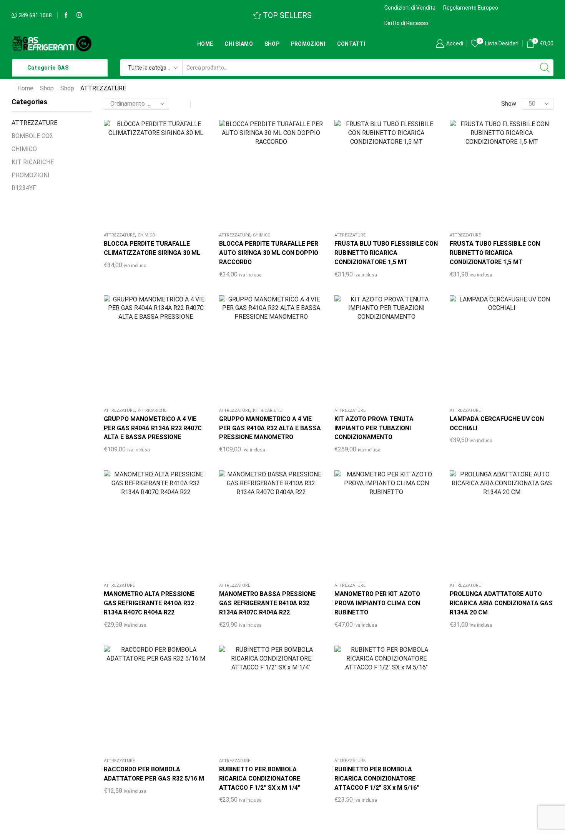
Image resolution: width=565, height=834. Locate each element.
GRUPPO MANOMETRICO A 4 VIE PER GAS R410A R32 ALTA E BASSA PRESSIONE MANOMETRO (270, 428)
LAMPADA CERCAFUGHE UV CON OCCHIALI (497, 423)
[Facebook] (66, 15)
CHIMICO (146, 235)
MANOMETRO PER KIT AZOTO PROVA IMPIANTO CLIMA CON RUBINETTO (377, 603)
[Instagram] (79, 15)
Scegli (148, 525)
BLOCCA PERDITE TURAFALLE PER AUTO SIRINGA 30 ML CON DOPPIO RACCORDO (268, 253)
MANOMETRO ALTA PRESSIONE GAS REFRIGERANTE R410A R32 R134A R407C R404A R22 (149, 603)
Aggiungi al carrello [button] (148, 175)
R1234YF (24, 187)
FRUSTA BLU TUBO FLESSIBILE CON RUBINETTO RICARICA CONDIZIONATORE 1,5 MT (386, 253)
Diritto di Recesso (406, 23)
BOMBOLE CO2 (32, 136)
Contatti (351, 44)
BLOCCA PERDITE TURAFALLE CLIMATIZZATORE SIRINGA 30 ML (152, 248)
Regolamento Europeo (470, 8)
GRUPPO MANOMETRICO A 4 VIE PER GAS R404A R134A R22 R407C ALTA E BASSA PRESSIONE (153, 428)
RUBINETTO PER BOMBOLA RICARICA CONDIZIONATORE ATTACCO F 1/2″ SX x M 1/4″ (259, 778)
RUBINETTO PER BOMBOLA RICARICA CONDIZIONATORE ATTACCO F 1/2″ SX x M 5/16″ (376, 778)
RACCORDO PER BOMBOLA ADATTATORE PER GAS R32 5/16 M (154, 774)
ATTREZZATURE (119, 235)
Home (205, 44)
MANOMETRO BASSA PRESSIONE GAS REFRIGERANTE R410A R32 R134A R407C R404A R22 (267, 603)
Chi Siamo (238, 44)
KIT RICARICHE (152, 410)
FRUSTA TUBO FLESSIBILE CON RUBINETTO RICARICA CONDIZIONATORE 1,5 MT (495, 253)
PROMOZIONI (31, 175)
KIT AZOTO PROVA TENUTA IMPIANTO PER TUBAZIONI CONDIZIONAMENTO (374, 428)
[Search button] (545, 68)
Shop (271, 44)
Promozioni (308, 44)
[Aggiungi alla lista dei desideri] (132, 175)
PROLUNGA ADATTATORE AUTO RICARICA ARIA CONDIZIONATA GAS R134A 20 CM (501, 603)
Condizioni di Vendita (409, 8)
